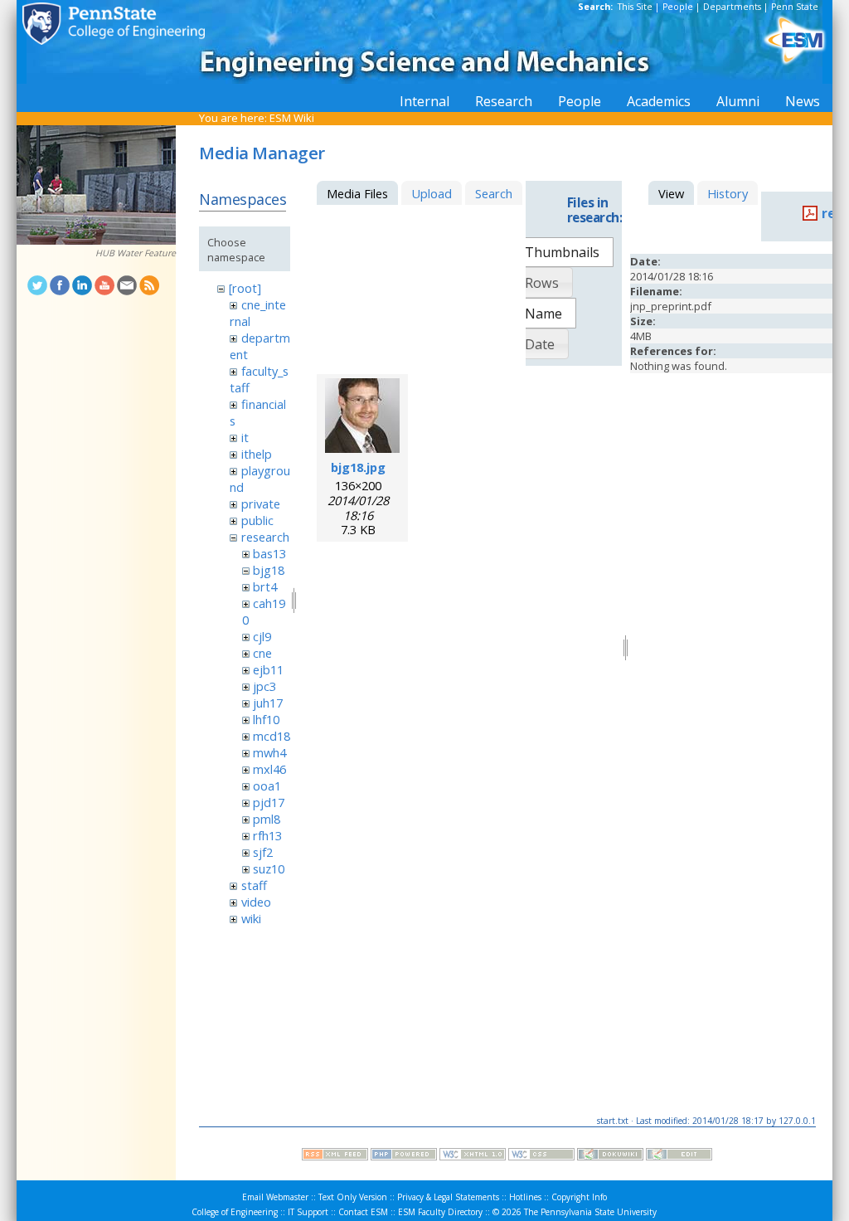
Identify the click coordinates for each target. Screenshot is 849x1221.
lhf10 (266, 719)
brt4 (265, 586)
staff (254, 885)
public (257, 520)
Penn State (794, 6)
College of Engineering (235, 1212)
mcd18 (271, 735)
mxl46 (269, 769)
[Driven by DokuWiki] (610, 1156)
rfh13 (267, 835)
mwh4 (269, 752)
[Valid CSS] (541, 1156)
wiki (251, 918)
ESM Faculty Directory (440, 1212)
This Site (635, 6)
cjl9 (262, 636)
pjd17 (268, 802)
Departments (732, 6)
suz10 (268, 868)
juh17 (268, 702)
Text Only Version (352, 1197)
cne (262, 653)
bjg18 (268, 570)
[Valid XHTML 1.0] (472, 1156)
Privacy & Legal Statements (448, 1197)
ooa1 (267, 785)
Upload (431, 193)
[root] (245, 288)
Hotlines (525, 1197)
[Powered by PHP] (404, 1156)
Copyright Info (579, 1197)
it (245, 437)
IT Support (308, 1212)
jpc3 (264, 686)
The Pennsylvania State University (590, 1212)
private (260, 503)
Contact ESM (363, 1212)
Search (493, 193)
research (265, 536)
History (727, 193)
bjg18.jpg (358, 467)
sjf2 (263, 852)
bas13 (269, 553)
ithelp (256, 453)
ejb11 (268, 669)
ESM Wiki (291, 117)
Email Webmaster (275, 1197)
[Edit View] (679, 1156)
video (256, 901)
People (677, 6)
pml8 (266, 818)
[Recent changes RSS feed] (335, 1156)
